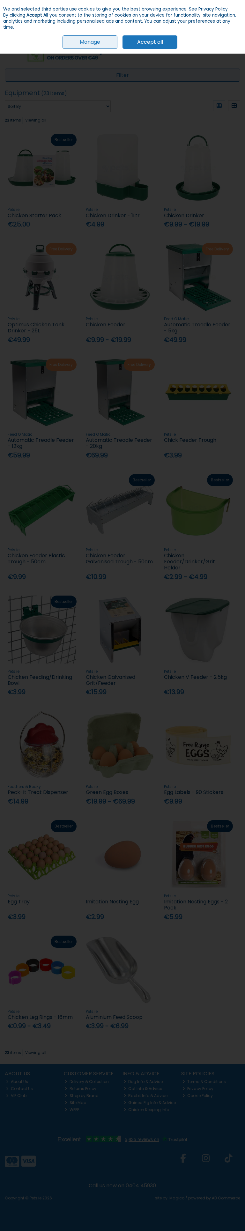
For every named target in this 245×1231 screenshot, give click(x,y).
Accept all (150, 42)
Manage (90, 42)
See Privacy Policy (208, 9)
